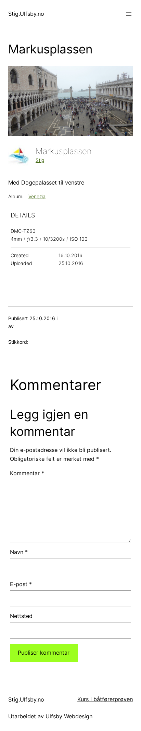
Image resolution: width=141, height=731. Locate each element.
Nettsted (21, 616)
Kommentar (27, 473)
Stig (40, 160)
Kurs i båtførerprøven (105, 699)
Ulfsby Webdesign (69, 716)
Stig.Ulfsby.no (26, 13)
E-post (21, 584)
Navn (19, 552)
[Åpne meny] (129, 14)
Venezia (37, 196)
